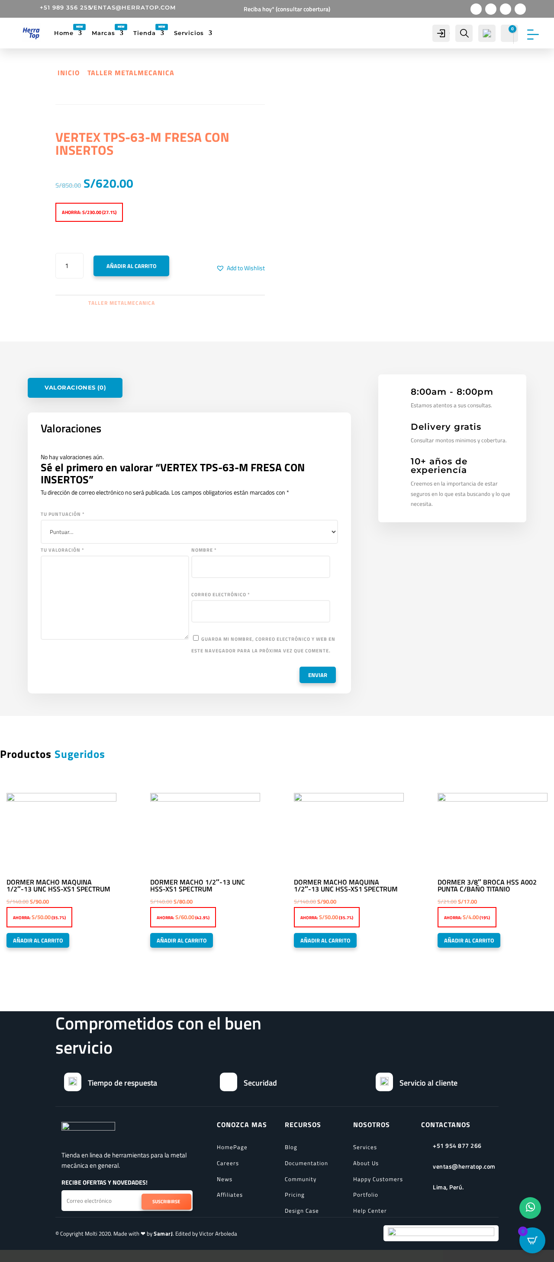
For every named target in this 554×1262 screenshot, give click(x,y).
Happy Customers (378, 1179)
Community (300, 1179)
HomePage (232, 1147)
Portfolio (365, 1194)
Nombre (204, 549)
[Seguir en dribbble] (520, 9)
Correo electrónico (220, 594)
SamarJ (163, 1233)
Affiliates (230, 1194)
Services (365, 1147)
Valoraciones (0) (75, 388)
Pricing (295, 1194)
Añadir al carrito (131, 266)
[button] (240, 268)
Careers (228, 1163)
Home (64, 32)
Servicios (189, 32)
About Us (366, 1163)
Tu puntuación (63, 514)
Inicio (69, 72)
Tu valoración (62, 549)
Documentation (306, 1163)
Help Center (370, 1210)
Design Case (302, 1210)
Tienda (144, 32)
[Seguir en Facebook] (476, 9)
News (224, 1179)
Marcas (103, 32)
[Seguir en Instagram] (505, 9)
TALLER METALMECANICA (130, 72)
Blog (291, 1147)
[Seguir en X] (490, 9)
